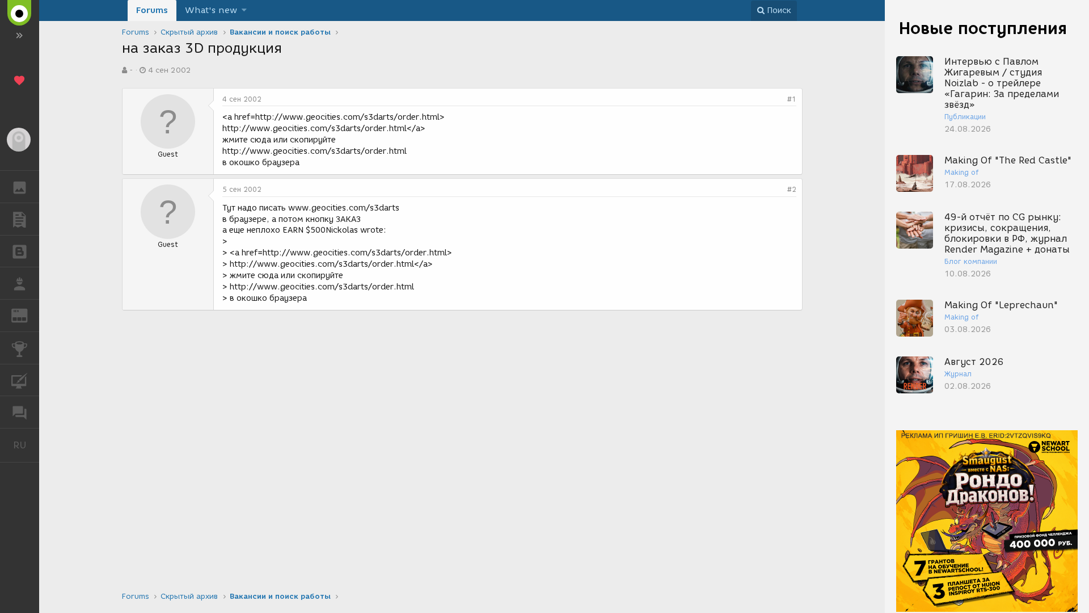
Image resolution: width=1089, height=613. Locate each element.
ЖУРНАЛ (26, 314)
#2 (791, 189)
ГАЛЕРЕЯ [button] (19, 187)
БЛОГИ (19, 251)
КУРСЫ (19, 380)
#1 (791, 99)
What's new (211, 10)
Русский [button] (26, 445)
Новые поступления (983, 28)
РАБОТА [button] (19, 283)
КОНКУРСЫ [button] (19, 348)
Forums (152, 10)
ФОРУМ (19, 412)
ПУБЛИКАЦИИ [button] (19, 219)
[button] (244, 10)
